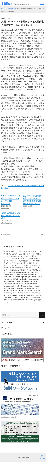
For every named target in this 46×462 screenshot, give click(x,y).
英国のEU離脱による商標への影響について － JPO (10, 215)
